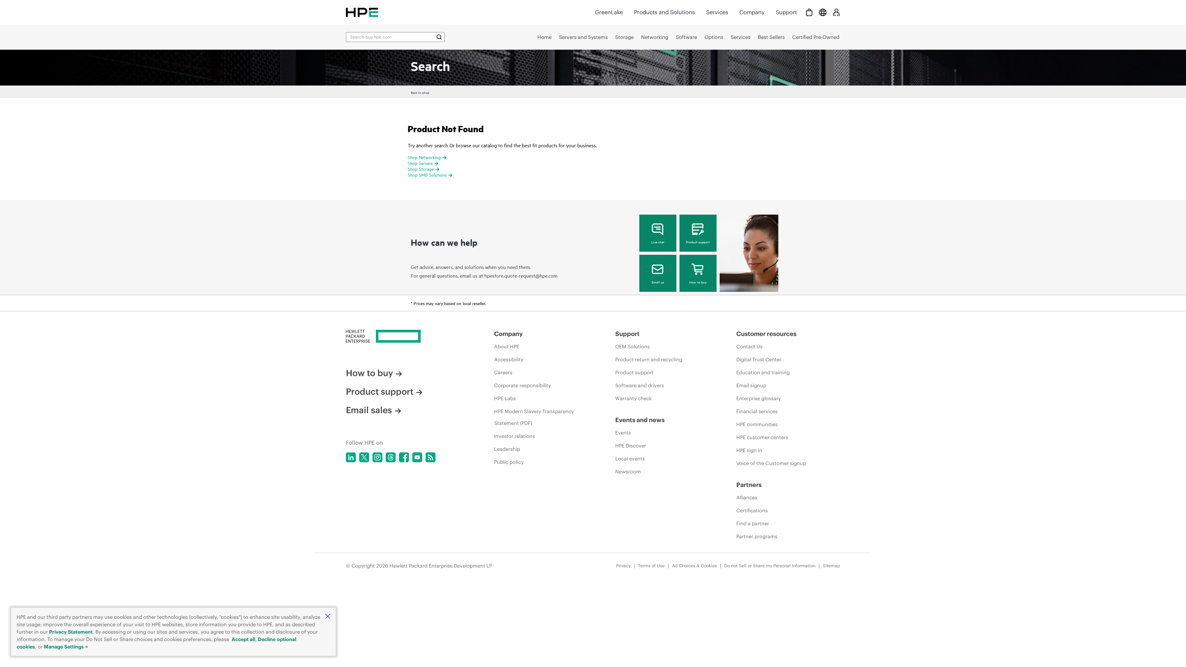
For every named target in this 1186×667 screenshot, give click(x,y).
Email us (658, 281)
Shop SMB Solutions (427, 175)
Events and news (640, 420)
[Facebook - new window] (404, 457)
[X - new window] (364, 457)
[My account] (836, 12)
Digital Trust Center (758, 359)
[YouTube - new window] (417, 457)
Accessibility (508, 359)
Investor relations (514, 436)
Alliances (746, 497)
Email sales (369, 410)
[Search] (439, 37)
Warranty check (633, 398)
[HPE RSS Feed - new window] (430, 457)
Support (786, 12)
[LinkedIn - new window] (351, 457)
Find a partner (752, 523)
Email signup (751, 385)
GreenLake (609, 12)
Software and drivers (639, 385)
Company (752, 12)
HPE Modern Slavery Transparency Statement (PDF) (534, 417)
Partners (749, 485)
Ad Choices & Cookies (694, 565)
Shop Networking (424, 157)
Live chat (657, 241)
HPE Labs (505, 398)
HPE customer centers (762, 437)
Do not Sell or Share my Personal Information (769, 565)
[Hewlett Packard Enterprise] (362, 12)
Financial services (757, 411)
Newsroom (628, 471)
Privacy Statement (71, 632)
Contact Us (749, 346)
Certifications (752, 510)
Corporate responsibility (522, 385)
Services (717, 12)
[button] (327, 617)
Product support (698, 241)
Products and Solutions (664, 12)
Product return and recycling (648, 359)
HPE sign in (749, 450)
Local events (630, 458)
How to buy (697, 281)
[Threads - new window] (391, 457)
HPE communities (757, 424)
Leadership (507, 449)
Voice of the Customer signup (771, 463)
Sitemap (831, 565)
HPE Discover (630, 446)
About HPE (506, 346)
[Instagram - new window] (377, 457)
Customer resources (766, 334)
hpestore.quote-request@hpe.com (520, 275)
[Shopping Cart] (809, 12)
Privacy (623, 565)
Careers (503, 372)
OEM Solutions (632, 346)
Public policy (509, 462)
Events (623, 433)
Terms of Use (651, 565)
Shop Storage (421, 169)
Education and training (763, 372)
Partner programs (756, 536)
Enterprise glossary (758, 398)
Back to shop (420, 92)
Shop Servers (420, 163)
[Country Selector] (822, 12)
